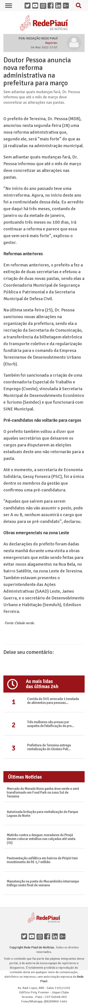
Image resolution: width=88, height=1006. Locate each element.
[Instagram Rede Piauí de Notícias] (44, 6)
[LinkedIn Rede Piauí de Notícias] (59, 6)
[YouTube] (33, 937)
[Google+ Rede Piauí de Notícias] (67, 6)
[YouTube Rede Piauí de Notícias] (36, 6)
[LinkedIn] (56, 937)
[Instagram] (40, 937)
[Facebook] (48, 937)
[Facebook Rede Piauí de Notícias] (51, 6)
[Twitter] (25, 937)
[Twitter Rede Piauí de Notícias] (28, 6)
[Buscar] (79, 6)
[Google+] (63, 937)
